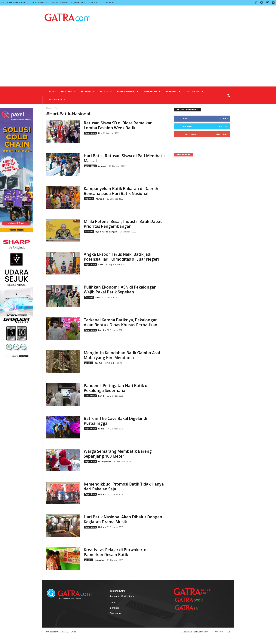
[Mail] (273, 2)
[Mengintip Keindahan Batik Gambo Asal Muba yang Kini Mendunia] (63, 361)
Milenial (88, 363)
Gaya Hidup (150, 91)
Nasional (66, 91)
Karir (112, 602)
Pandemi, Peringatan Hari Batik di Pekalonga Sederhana (116, 388)
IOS (228, 631)
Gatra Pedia (108, 2)
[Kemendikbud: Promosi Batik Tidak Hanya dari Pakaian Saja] (63, 493)
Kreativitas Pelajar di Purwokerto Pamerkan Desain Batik (115, 552)
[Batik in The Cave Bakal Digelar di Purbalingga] (63, 427)
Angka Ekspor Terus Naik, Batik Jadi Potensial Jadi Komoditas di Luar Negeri (121, 257)
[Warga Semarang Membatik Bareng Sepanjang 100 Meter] (63, 460)
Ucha (101, 494)
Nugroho (99, 560)
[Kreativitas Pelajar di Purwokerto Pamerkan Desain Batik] (63, 558)
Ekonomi (86, 91)
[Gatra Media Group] (192, 591)
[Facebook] (255, 2)
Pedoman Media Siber (122, 596)
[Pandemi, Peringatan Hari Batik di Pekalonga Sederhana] (63, 394)
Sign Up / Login (40, 2)
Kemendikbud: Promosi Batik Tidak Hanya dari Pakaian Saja (124, 486)
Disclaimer (115, 613)
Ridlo (101, 428)
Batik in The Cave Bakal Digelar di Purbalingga (115, 421)
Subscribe (222, 134)
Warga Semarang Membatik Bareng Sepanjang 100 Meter (118, 454)
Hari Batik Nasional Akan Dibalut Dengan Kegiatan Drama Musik (123, 519)
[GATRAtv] (190, 607)
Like (225, 118)
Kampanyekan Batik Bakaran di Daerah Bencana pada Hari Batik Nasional (121, 191)
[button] (228, 96)
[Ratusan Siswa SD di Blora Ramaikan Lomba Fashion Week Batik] (63, 131)
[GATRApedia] (190, 600)
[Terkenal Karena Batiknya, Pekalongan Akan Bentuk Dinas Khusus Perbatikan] (63, 328)
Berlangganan (59, 2)
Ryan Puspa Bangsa (106, 231)
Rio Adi (99, 363)
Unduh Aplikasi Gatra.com (195, 631)
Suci (100, 264)
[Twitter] (267, 2)
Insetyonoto (104, 461)
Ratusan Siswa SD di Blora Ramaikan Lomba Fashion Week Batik (118, 125)
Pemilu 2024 (55, 99)
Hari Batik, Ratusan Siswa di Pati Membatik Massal (125, 158)
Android (219, 631)
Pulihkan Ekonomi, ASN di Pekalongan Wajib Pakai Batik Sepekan (120, 289)
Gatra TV (93, 2)
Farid (98, 297)
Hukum (104, 91)
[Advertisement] (138, 58)
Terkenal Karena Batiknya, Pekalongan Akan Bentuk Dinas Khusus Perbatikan (121, 322)
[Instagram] (261, 2)
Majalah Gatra (78, 2)
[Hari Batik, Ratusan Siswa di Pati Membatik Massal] (63, 164)
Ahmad (102, 166)
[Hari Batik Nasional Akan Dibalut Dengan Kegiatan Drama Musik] (63, 525)
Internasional (126, 91)
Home (52, 91)
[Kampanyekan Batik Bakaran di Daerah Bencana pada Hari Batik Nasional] (63, 197)
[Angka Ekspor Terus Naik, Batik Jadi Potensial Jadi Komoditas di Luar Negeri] (63, 263)
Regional (171, 91)
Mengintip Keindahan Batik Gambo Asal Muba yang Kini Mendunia (122, 355)
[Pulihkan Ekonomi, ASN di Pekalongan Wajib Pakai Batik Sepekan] (63, 296)
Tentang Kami (117, 590)
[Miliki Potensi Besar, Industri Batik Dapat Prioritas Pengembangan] (63, 230)
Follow (223, 126)
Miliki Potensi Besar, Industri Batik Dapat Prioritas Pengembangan (123, 224)
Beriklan (114, 607)
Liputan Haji (193, 91)
